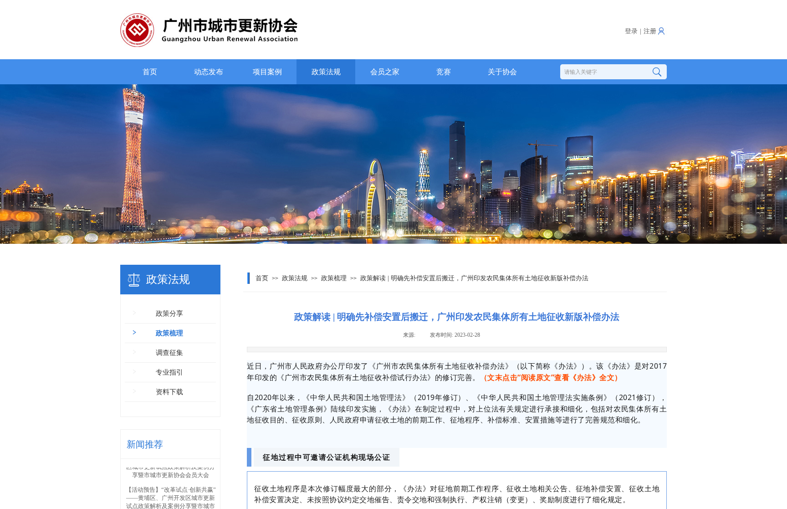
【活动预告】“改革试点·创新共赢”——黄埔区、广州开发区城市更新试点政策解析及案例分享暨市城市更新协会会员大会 (171, 490)
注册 (650, 31)
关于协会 (502, 72)
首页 (150, 72)
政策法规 (326, 72)
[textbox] (602, 72)
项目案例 (267, 72)
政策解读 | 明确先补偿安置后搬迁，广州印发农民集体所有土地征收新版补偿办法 (474, 278)
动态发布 (208, 72)
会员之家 (384, 72)
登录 (631, 31)
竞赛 (443, 72)
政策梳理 (334, 278)
